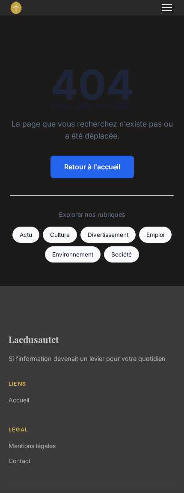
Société (121, 254)
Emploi (155, 234)
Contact (20, 460)
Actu (26, 234)
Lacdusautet (34, 339)
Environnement (72, 254)
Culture (60, 234)
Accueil (19, 400)
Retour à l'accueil (92, 166)
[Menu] (166, 8)
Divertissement (108, 234)
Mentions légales (32, 445)
